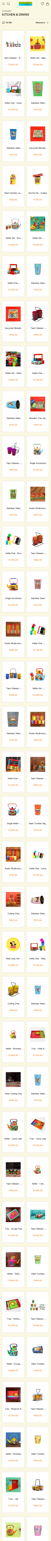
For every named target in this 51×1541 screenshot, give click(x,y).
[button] (41, 23)
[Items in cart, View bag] (47, 3)
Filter (9, 23)
